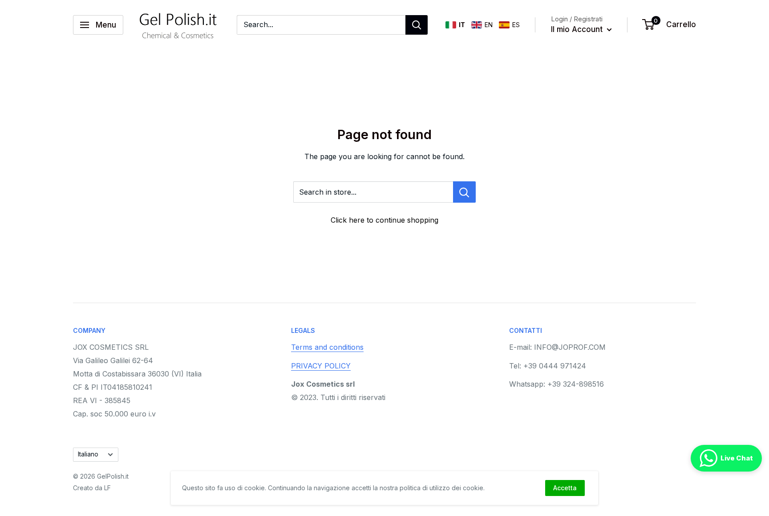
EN (489, 24)
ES (516, 24)
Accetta (565, 488)
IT (462, 24)
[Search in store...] (464, 192)
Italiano (88, 454)
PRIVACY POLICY (321, 365)
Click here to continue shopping (384, 220)
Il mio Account (578, 29)
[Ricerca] (416, 25)
